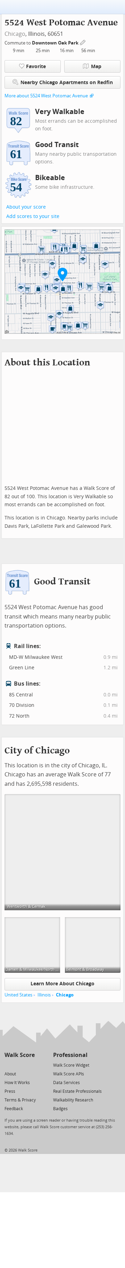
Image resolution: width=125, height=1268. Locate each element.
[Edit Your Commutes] (83, 42)
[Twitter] (8, 1065)
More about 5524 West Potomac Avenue (46, 95)
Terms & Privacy (20, 1100)
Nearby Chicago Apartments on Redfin (66, 83)
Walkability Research (73, 1100)
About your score (26, 207)
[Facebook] (19, 1065)
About (10, 1074)
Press (10, 1091)
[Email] (30, 1065)
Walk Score (20, 1055)
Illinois (44, 995)
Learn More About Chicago (62, 984)
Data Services (66, 1082)
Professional (70, 1055)
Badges (60, 1108)
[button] (62, 274)
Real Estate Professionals (77, 1091)
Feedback (14, 1108)
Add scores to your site (32, 216)
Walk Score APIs (68, 1074)
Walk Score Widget (71, 1065)
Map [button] (96, 67)
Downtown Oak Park (56, 43)
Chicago (15, 34)
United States (18, 995)
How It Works (17, 1082)
